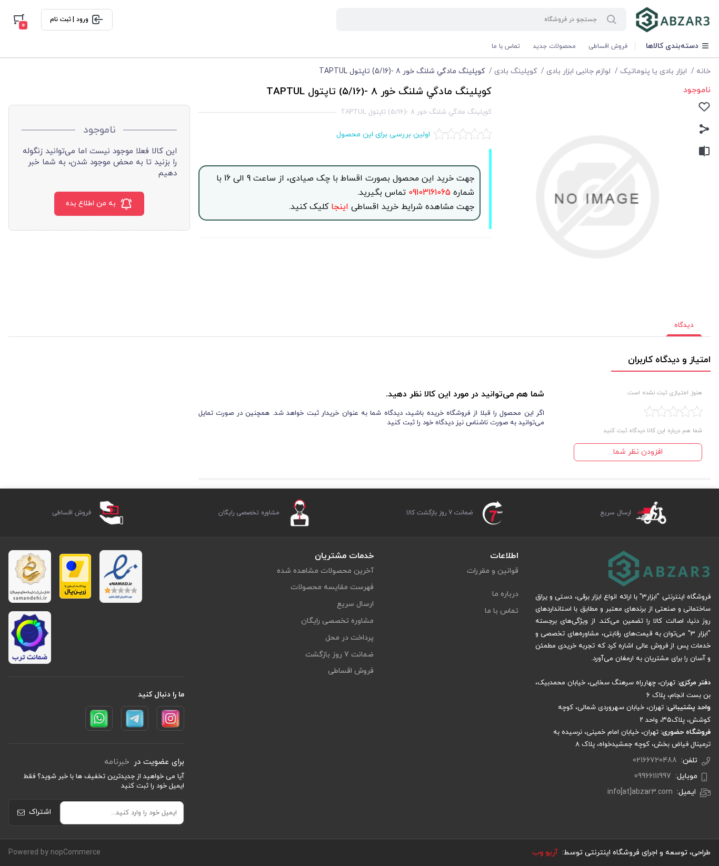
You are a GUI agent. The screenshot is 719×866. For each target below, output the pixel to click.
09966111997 (652, 776)
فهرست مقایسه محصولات (332, 587)
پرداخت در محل (349, 638)
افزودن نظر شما (638, 452)
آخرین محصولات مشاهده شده (325, 571)
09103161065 (428, 192)
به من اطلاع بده (91, 203)
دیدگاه (684, 325)
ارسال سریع (355, 604)
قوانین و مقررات (492, 571)
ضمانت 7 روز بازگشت (339, 655)
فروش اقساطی (607, 46)
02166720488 (655, 760)
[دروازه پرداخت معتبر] (75, 576)
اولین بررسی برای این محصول (383, 135)
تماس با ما (506, 46)
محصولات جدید (554, 46)
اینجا (338, 207)
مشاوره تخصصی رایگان (337, 621)
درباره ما (505, 594)
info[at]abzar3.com (640, 792)
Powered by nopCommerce (54, 853)
